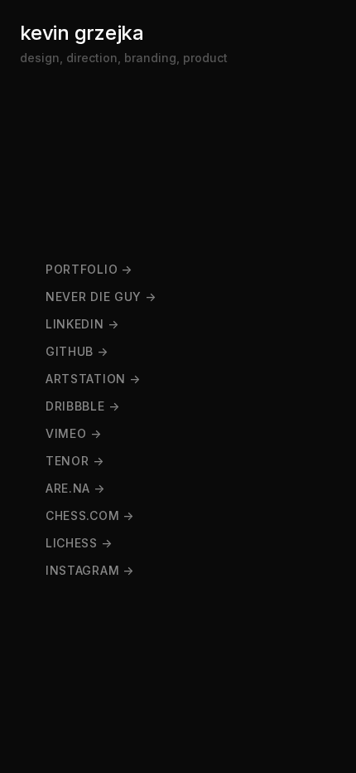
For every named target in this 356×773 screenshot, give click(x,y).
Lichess (72, 543)
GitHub (70, 351)
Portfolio (82, 269)
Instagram (82, 570)
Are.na (68, 488)
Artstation (86, 379)
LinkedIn (75, 324)
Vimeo (66, 433)
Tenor (67, 461)
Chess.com (82, 515)
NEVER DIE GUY (94, 296)
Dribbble (75, 406)
